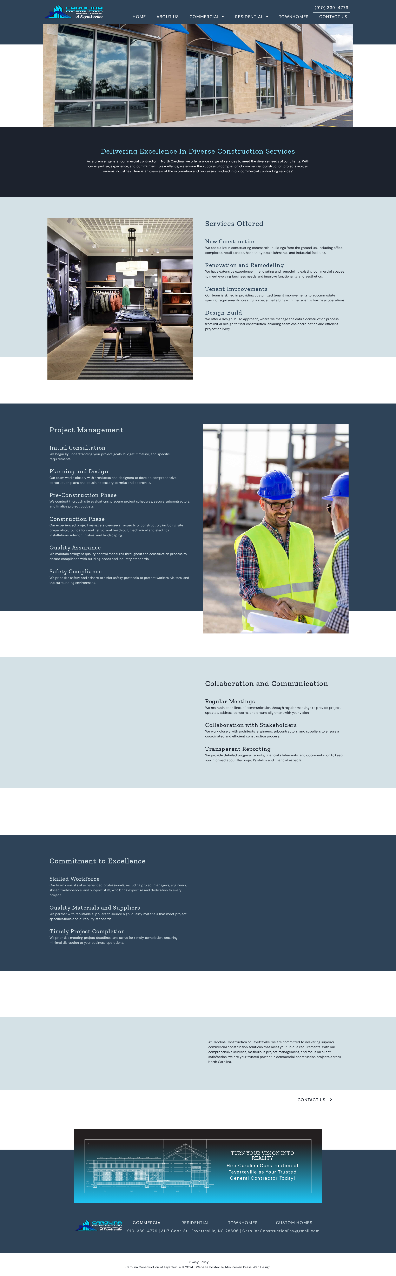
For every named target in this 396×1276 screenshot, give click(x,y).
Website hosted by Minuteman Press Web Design (233, 1267)
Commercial (205, 17)
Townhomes (294, 17)
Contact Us (333, 17)
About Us (168, 17)
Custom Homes (294, 1222)
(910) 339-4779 (332, 7)
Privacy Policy (198, 1262)
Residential (249, 17)
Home (139, 17)
